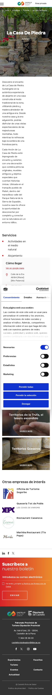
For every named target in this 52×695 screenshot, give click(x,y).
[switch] (44, 356)
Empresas (16, 10)
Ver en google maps (15, 268)
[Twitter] (21, 649)
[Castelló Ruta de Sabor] (24, 3)
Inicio (7, 10)
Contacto (38, 669)
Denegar (26, 403)
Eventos (14, 669)
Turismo (26, 10)
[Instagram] (28, 649)
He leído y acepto (26, 585)
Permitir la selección (26, 395)
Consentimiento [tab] (11, 297)
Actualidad (14, 674)
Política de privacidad (17, 688)
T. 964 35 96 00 (26, 638)
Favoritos (37, 660)
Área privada (40, 3)
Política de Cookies (36, 688)
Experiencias (14, 660)
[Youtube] (34, 649)
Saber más (26, 431)
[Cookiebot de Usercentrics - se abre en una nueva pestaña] (37, 289)
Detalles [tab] (28, 297)
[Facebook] (16, 649)
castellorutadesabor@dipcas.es (26, 642)
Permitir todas (26, 387)
